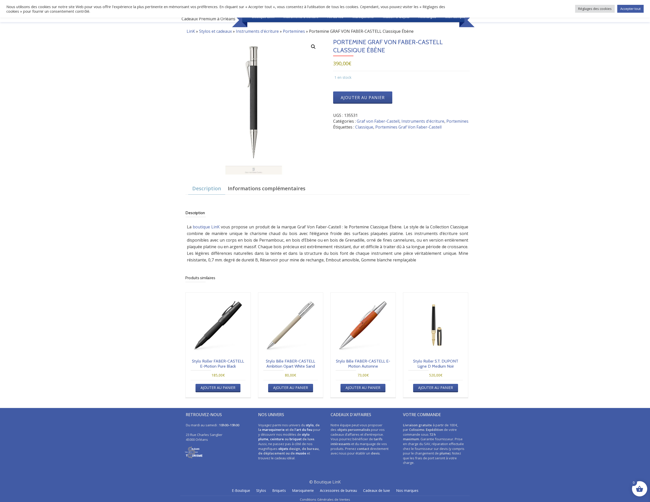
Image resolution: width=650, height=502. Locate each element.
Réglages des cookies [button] (595, 8)
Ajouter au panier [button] (218, 387)
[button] (313, 46)
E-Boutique (241, 490)
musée (301, 453)
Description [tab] (206, 188)
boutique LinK (206, 227)
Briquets (279, 490)
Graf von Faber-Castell (378, 121)
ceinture (277, 439)
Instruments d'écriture (257, 31)
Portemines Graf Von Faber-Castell (408, 127)
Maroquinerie (303, 490)
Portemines (294, 31)
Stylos (261, 490)
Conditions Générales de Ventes (325, 499)
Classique (364, 127)
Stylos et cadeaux (215, 31)
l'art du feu (303, 429)
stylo (310, 425)
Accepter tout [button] (630, 8)
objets (283, 448)
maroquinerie (273, 429)
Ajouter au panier (363, 97)
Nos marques (407, 490)
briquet (295, 439)
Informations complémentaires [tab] (266, 188)
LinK (191, 31)
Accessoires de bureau (338, 490)
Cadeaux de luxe (376, 490)
